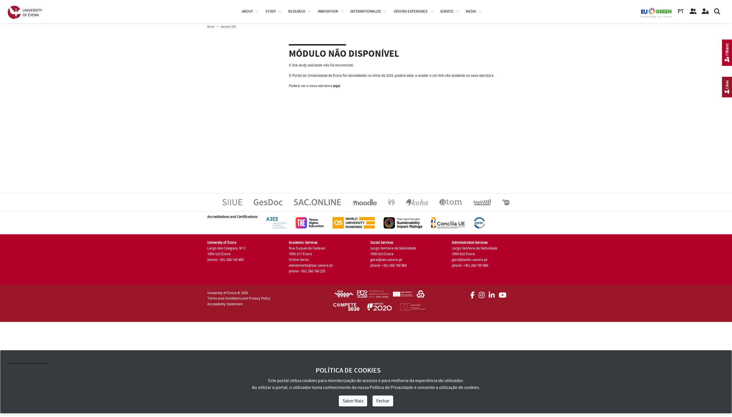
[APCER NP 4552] (479, 222)
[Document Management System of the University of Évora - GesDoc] (268, 201)
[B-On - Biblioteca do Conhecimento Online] (506, 201)
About (247, 11)
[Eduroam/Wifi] (482, 201)
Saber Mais (353, 401)
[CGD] (420, 295)
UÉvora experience (411, 11)
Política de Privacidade (391, 387)
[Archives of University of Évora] (450, 201)
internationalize (365, 11)
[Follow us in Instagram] (482, 293)
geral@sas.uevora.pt (386, 259)
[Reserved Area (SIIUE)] (705, 11)
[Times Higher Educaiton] (309, 222)
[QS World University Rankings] (354, 222)
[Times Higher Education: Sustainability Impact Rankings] (402, 222)
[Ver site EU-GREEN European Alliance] (656, 12)
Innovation (328, 11)
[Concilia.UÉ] (448, 222)
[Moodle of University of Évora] (364, 201)
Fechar (382, 401)
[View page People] (693, 11)
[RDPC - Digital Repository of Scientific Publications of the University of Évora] (391, 201)
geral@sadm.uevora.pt (469, 259)
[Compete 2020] (346, 307)
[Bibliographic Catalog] (417, 201)
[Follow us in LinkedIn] (492, 293)
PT (681, 11)
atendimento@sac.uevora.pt (311, 265)
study (270, 11)
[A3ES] (276, 222)
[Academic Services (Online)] (317, 201)
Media (471, 11)
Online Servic (299, 259)
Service (446, 11)
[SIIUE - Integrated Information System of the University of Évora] (232, 201)
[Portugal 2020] (379, 307)
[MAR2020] (344, 295)
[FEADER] (402, 295)
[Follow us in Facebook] (472, 293)
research (296, 11)
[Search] (717, 11)
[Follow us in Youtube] (502, 293)
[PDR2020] (373, 295)
